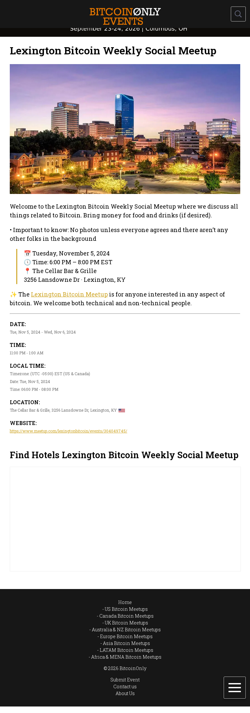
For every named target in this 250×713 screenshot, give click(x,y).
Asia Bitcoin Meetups (126, 643)
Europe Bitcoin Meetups (126, 636)
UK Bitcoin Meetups (126, 623)
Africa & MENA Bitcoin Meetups (126, 657)
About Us (125, 693)
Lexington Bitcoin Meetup (69, 294)
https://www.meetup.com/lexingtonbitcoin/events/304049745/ (68, 430)
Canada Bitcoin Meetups (126, 616)
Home (125, 602)
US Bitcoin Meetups (126, 609)
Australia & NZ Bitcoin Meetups (126, 629)
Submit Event (125, 680)
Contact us (125, 686)
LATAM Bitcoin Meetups (126, 650)
